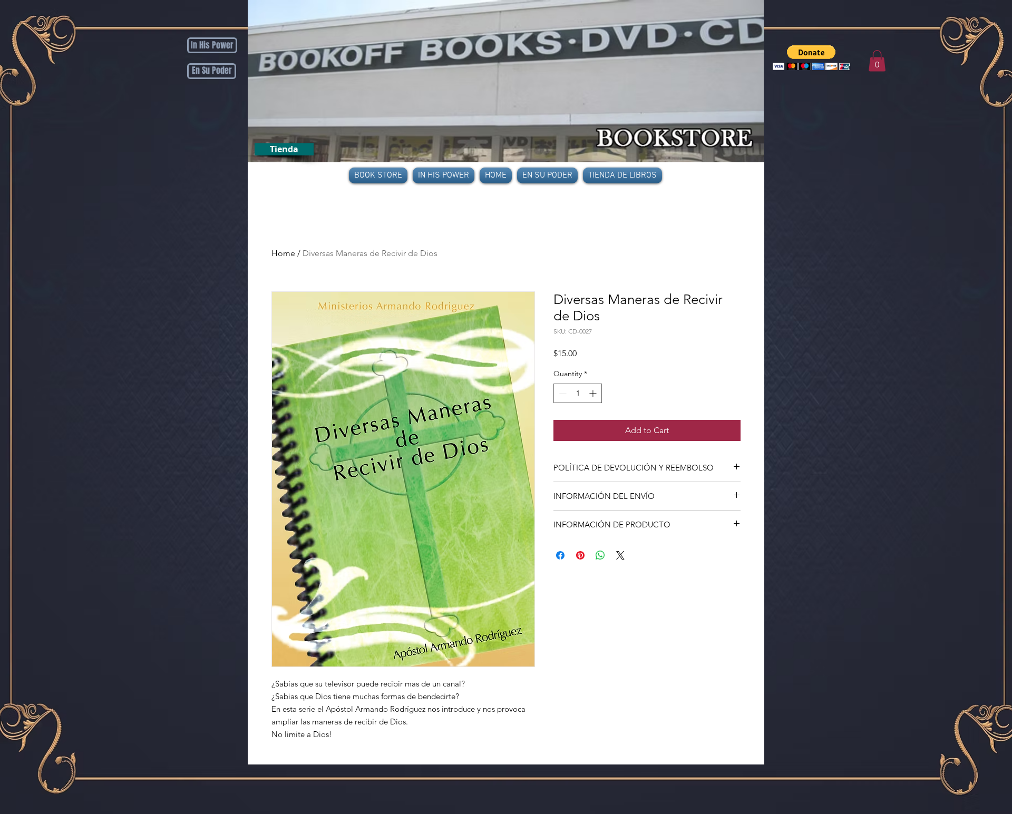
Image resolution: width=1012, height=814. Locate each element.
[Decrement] (561, 393)
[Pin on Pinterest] (580, 555)
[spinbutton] (577, 393)
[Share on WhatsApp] (600, 555)
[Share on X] (620, 555)
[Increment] (593, 393)
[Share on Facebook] (560, 555)
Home (283, 253)
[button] (811, 57)
